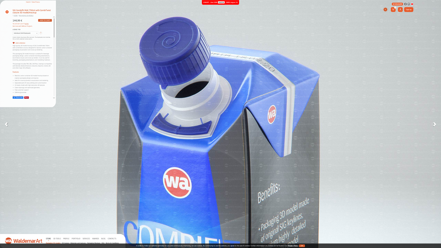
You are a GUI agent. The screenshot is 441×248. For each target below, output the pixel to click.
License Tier (16, 29)
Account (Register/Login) (400, 9)
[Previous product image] (6, 124)
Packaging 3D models (53, 243)
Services (86, 239)
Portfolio (76, 239)
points (27, 24)
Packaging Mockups (93, 243)
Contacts (112, 239)
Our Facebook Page (405, 4)
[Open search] (385, 9)
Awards (95, 239)
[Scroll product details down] (54, 98)
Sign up (408, 9)
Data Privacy (36, 2)
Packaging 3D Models (26, 15)
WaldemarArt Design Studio (24, 240)
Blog (103, 239)
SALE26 (221, 2)
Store (48, 239)
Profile (66, 239)
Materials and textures (78, 243)
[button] (7, 12)
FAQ (103, 243)
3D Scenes (65, 243)
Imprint (28, 2)
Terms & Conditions (112, 243)
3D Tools (57, 239)
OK (302, 246)
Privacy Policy (293, 246)
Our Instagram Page (409, 4)
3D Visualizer (397, 4)
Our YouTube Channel (412, 4)
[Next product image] (434, 124)
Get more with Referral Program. (23, 26)
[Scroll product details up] (54, 17)
